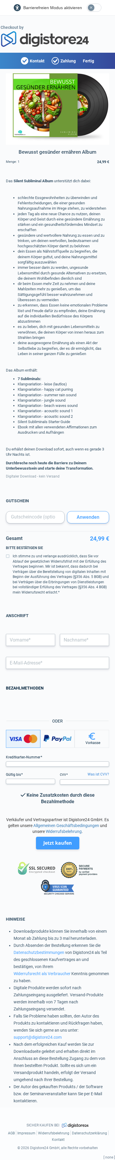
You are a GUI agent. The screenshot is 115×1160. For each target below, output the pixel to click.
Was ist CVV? (98, 774)
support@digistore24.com (38, 1037)
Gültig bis (14, 775)
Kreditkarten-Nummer (23, 757)
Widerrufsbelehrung (64, 831)
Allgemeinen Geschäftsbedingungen (66, 825)
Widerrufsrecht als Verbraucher (42, 973)
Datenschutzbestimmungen (39, 952)
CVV (63, 775)
